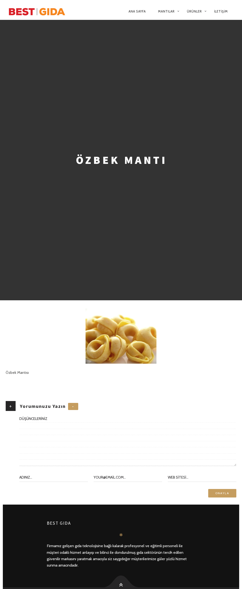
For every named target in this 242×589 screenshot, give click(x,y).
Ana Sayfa (137, 11)
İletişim (221, 11)
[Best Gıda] (47, 11)
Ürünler (194, 11)
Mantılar (166, 11)
